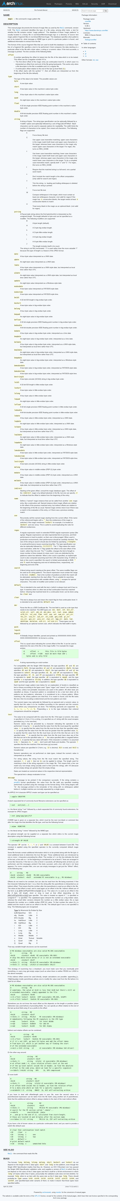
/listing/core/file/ (90, 40)
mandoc (58, 1192)
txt (94, 60)
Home (49, 4)
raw (97, 60)
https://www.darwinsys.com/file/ (96, 30)
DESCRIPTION (10, 24)
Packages (58, 4)
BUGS (6, 1158)
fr (85, 51)
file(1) (62, 28)
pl (85, 54)
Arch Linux (13, 3)
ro (85, 56)
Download (112, 4)
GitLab (85, 4)
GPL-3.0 (37, 1196)
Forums (69, 4)
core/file (88, 21)
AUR (103, 4)
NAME (6, 15)
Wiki (77, 4)
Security (94, 4)
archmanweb (46, 1192)
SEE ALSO (8, 1150)
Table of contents (89, 43)
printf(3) (17, 782)
